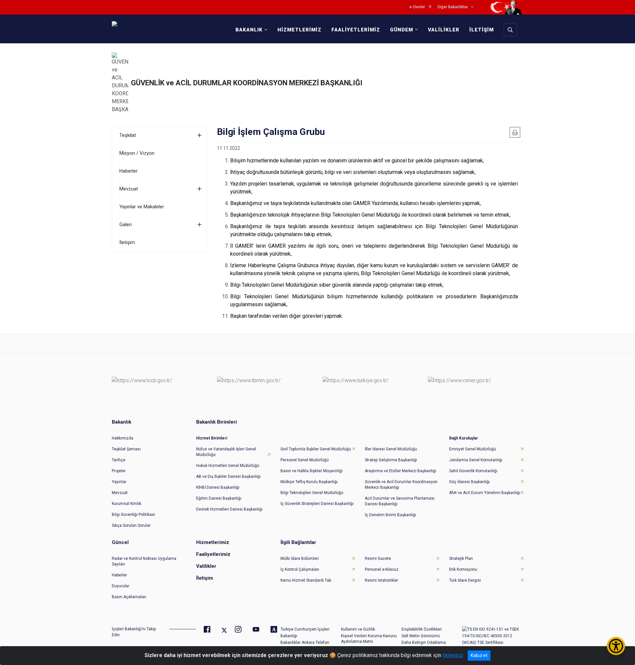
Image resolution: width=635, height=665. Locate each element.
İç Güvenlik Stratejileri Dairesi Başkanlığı (317, 503)
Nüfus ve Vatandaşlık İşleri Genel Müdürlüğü (226, 452)
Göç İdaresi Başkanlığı (469, 481)
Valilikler (206, 566)
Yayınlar (119, 481)
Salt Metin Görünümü (421, 636)
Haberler (128, 171)
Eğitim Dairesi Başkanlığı (218, 498)
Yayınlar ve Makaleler (141, 207)
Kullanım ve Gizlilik (358, 629)
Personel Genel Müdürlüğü (304, 460)
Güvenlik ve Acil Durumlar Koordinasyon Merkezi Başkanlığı (401, 484)
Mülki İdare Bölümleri (299, 558)
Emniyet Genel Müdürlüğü (472, 449)
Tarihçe (118, 460)
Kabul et (479, 655)
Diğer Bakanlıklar (453, 7)
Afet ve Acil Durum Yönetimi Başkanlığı (484, 492)
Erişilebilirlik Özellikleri (422, 629)
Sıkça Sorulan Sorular (131, 525)
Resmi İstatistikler (381, 580)
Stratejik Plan (461, 558)
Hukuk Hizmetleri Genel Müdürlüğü (227, 465)
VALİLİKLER (443, 30)
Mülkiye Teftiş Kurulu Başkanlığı (309, 481)
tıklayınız (453, 655)
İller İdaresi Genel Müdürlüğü (391, 449)
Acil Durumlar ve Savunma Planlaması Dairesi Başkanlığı (400, 501)
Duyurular (120, 586)
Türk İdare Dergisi (465, 580)
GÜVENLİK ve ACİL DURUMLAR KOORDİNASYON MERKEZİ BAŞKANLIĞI (246, 83)
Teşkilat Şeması (126, 449)
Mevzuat (128, 189)
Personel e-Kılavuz (382, 569)
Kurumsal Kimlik (126, 503)
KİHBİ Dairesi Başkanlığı (217, 487)
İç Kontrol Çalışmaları (299, 569)
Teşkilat (127, 135)
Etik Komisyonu (463, 569)
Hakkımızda (122, 438)
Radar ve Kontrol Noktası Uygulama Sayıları (144, 561)
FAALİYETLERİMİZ (355, 30)
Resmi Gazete (378, 558)
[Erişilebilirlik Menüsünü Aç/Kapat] (616, 646)
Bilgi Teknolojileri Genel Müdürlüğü (311, 492)
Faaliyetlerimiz (213, 554)
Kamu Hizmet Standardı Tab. (306, 580)
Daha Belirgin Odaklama (424, 642)
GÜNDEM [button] (401, 30)
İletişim (127, 242)
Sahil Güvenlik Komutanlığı (473, 471)
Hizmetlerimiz (212, 542)
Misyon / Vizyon (136, 153)
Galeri (125, 225)
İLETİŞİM (481, 30)
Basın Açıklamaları (129, 597)
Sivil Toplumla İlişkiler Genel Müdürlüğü (315, 449)
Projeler (119, 471)
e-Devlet (417, 7)
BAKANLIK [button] (249, 30)
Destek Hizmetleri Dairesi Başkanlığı (229, 509)
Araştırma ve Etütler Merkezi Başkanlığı (400, 471)
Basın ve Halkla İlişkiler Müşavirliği (311, 471)
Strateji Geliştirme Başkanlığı (391, 460)
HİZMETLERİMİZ (299, 30)
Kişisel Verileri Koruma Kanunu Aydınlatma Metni (369, 639)
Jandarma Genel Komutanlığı (475, 460)
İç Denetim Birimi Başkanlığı (390, 515)
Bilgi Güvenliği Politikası (133, 514)
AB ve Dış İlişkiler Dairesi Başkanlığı (228, 476)
